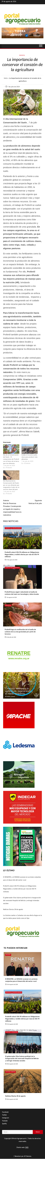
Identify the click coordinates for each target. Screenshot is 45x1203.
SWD (26, 1147)
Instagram (5, 1118)
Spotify (4, 1124)
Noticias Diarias (10, 1071)
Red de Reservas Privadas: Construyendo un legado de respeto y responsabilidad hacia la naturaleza (12, 508)
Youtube (5, 1121)
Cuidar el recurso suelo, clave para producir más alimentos (29, 457)
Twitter (4, 1115)
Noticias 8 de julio (35, 502)
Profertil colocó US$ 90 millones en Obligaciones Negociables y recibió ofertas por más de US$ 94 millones (22, 555)
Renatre (8, 954)
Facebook (5, 1112)
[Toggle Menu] (40, 46)
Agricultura (9, 567)
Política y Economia (11, 1032)
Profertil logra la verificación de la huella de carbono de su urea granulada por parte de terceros (20, 632)
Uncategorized (16, 528)
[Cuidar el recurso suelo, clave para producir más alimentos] (29, 449)
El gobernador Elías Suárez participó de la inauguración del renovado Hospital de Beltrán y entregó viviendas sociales (22, 900)
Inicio (6, 78)
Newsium (18, 1156)
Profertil (22, 55)
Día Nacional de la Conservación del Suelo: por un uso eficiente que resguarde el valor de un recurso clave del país (11, 485)
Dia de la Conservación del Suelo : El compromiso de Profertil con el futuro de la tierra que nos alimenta (11, 459)
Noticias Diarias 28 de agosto (13, 909)
